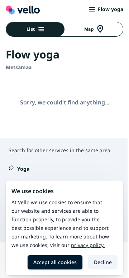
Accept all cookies (55, 262)
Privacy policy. (88, 245)
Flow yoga (110, 9)
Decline (103, 262)
